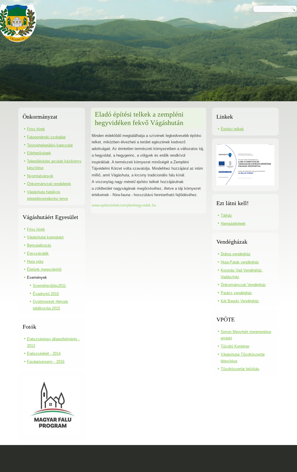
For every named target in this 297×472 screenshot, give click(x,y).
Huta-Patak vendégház (240, 262)
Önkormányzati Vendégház (243, 285)
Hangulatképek (233, 223)
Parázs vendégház (236, 293)
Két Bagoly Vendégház (240, 301)
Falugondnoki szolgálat (46, 137)
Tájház (226, 215)
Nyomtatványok (40, 176)
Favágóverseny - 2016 (45, 361)
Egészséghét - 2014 (44, 353)
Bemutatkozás (39, 245)
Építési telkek (232, 129)
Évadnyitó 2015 (46, 294)
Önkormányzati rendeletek (49, 184)
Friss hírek (36, 129)
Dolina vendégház (236, 254)
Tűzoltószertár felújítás (240, 369)
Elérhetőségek (39, 153)
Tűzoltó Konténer (235, 346)
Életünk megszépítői (44, 269)
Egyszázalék (38, 253)
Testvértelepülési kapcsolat (50, 145)
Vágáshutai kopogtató (45, 237)
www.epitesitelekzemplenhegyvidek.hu (124, 205)
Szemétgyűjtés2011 (49, 285)
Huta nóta (35, 261)
